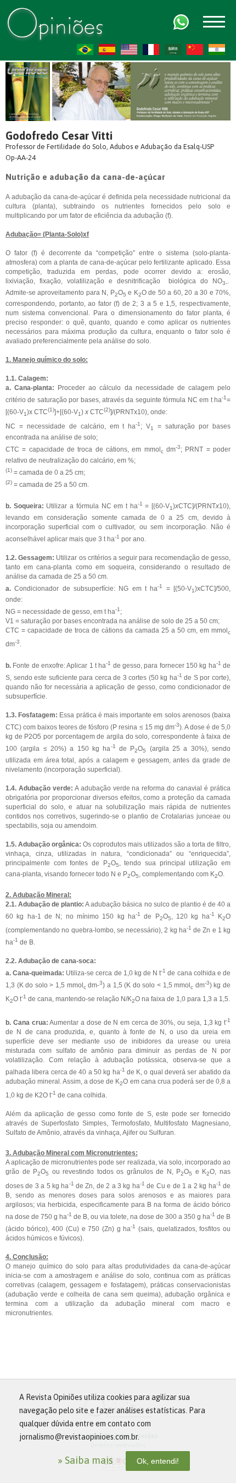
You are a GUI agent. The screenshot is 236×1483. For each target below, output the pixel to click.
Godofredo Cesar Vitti (59, 135)
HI (217, 49)
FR (151, 49)
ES (107, 49)
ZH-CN (195, 49)
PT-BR (85, 49)
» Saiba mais (85, 1460)
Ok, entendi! (158, 1461)
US (129, 49)
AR (173, 49)
